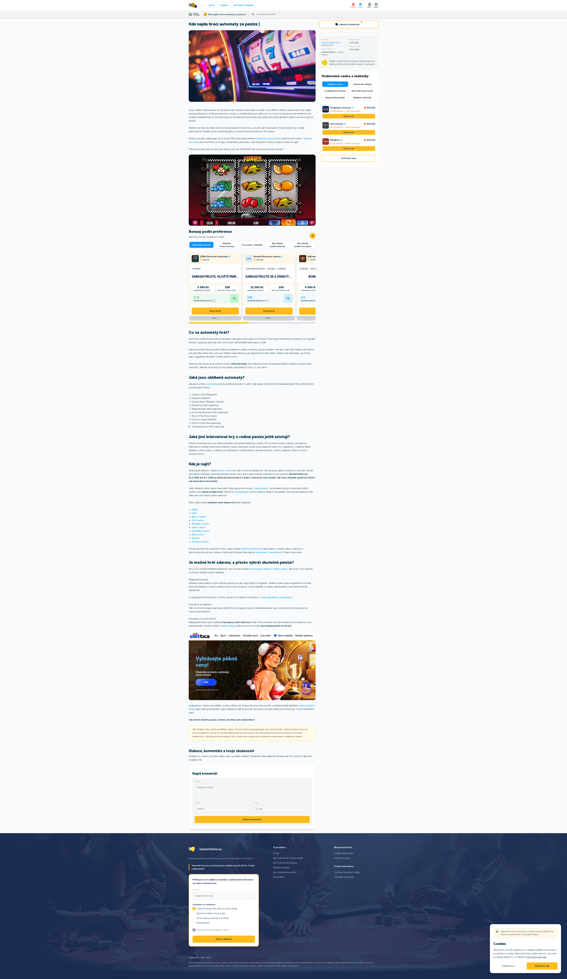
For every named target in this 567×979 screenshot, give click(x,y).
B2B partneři (203, 923)
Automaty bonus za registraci (276, 597)
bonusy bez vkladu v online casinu (268, 569)
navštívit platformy (251, 548)
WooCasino (198, 534)
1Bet (194, 513)
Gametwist (275, 552)
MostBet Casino (200, 524)
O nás (276, 853)
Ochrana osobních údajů (347, 872)
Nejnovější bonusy (201, 245)
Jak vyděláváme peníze (284, 872)
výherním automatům (269, 138)
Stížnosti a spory (342, 858)
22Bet (195, 509)
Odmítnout (508, 966)
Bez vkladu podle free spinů (302, 244)
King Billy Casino (201, 531)
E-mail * (256, 803)
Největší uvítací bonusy (226, 244)
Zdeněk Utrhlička (329, 52)
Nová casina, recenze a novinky (212, 918)
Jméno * (198, 803)
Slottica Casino (200, 541)
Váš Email (197, 890)
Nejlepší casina (335, 84)
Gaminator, (262, 552)
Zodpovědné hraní (343, 853)
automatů (211, 384)
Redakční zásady (281, 867)
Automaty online (243, 5)
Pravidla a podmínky (344, 877)
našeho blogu (228, 626)
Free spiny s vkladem (252, 245)
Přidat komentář (252, 819)
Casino (224, 5)
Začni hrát (215, 311)
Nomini (196, 538)
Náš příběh (278, 877)
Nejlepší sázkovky (362, 97)
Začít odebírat (224, 939)
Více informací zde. (537, 957)
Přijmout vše (542, 966)
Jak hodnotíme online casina (288, 858)
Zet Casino (198, 520)
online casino (224, 470)
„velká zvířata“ (261, 488)
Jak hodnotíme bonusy (285, 862)
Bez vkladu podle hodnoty (277, 244)
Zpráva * (198, 781)
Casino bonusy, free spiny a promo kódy (217, 908)
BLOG (212, 5)
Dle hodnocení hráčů (362, 91)
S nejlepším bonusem (335, 91)
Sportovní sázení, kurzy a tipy (211, 913)
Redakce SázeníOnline (331, 43)
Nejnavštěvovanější (335, 97)
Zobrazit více (348, 158)
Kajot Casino (199, 527)
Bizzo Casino (199, 516)
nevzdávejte (241, 492)
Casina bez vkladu (362, 84)
